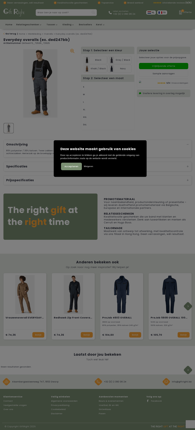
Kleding (67, 24)
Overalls (48, 33)
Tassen (51, 24)
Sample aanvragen (164, 73)
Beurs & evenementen (111, 401)
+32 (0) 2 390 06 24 (124, 14)
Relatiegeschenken (27, 24)
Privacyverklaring (60, 405)
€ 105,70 (156, 334)
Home (22, 33)
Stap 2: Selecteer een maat (103, 78)
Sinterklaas (105, 409)
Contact (8, 401)
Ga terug (10, 33)
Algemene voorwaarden (64, 401)
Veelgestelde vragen (15, 405)
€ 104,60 (108, 334)
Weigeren (88, 166)
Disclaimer (56, 413)
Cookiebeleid (58, 409)
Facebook (156, 401)
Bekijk (38, 334)
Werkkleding (34, 33)
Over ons (8, 409)
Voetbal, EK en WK (109, 405)
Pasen (102, 413)
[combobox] (63, 12)
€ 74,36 (11, 334)
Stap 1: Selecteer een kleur (102, 50)
